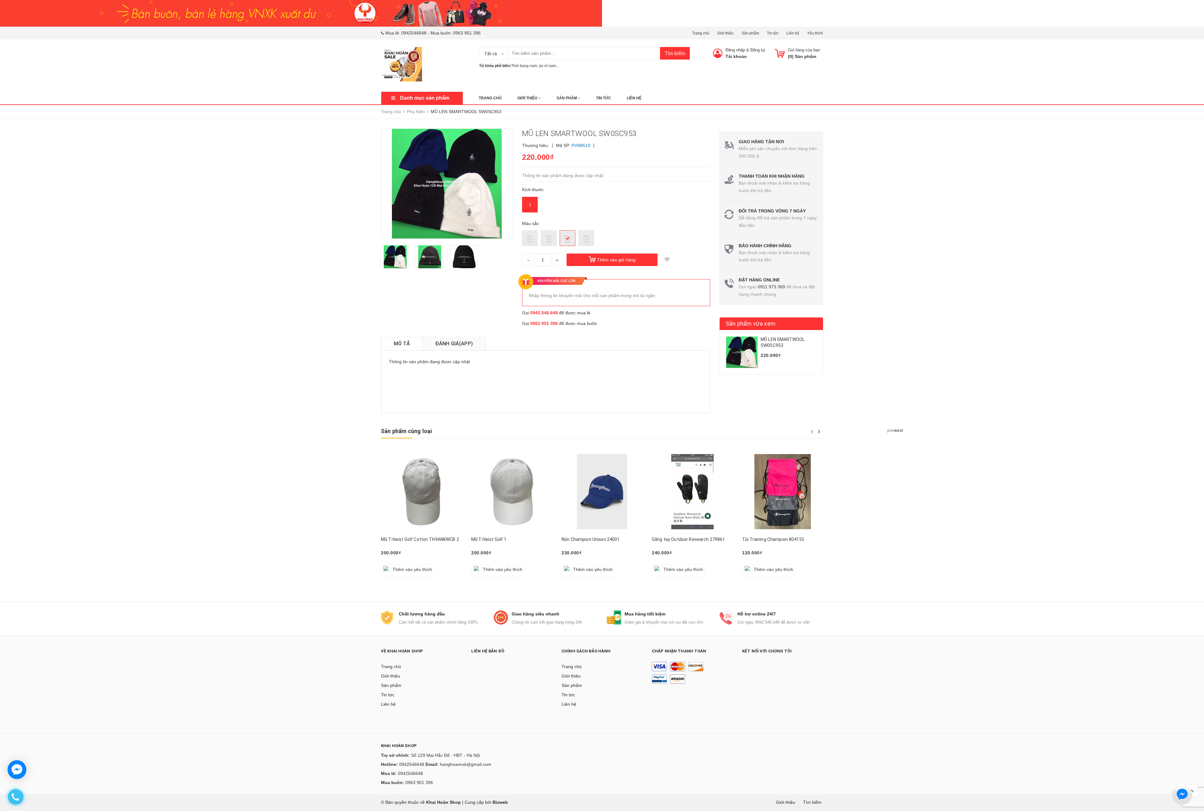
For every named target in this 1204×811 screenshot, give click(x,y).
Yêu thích (815, 33)
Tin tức (773, 33)
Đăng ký (757, 50)
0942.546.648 (544, 312)
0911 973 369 (771, 286)
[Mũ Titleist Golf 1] (511, 491)
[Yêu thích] (667, 260)
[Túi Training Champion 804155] (782, 491)
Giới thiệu (725, 33)
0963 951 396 (467, 32)
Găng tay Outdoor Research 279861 (688, 539)
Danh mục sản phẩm (424, 98)
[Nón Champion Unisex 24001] (602, 491)
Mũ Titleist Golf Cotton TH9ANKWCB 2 (420, 539)
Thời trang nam (524, 66)
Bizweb (500, 802)
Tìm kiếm (675, 53)
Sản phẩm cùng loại (406, 431)
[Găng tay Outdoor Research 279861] (692, 491)
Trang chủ (700, 33)
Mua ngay (394, 566)
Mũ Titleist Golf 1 (489, 539)
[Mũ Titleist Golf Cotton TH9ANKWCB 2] (421, 491)
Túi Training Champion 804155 (773, 539)
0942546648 (413, 32)
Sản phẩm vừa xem (750, 323)
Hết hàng (574, 566)
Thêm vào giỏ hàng (616, 259)
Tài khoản (736, 56)
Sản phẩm (750, 33)
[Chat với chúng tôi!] (17, 769)
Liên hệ (792, 33)
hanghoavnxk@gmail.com (465, 764)
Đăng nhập (735, 50)
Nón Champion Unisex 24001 (591, 539)
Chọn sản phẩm (760, 566)
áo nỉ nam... (549, 66)
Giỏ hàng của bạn (804, 50)
